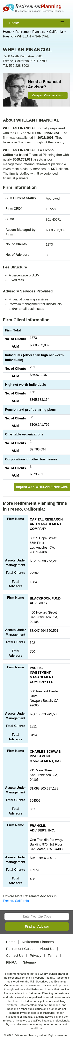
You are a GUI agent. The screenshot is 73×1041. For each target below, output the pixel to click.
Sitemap (29, 962)
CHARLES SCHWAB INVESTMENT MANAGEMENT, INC (45, 756)
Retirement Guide (19, 949)
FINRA (11, 962)
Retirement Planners (38, 942)
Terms (52, 956)
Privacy (35, 956)
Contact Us (14, 956)
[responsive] (62, 23)
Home (14, 23)
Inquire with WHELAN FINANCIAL (42, 487)
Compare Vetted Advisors (47, 95)
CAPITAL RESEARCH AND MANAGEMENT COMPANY (46, 524)
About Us (47, 949)
